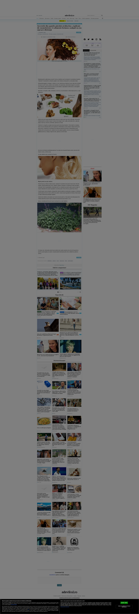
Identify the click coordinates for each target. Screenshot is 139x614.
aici (28, 609)
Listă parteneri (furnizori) (64, 606)
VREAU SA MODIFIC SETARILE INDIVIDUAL (124, 606)
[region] (69, 606)
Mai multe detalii (14, 604)
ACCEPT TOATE (124, 602)
